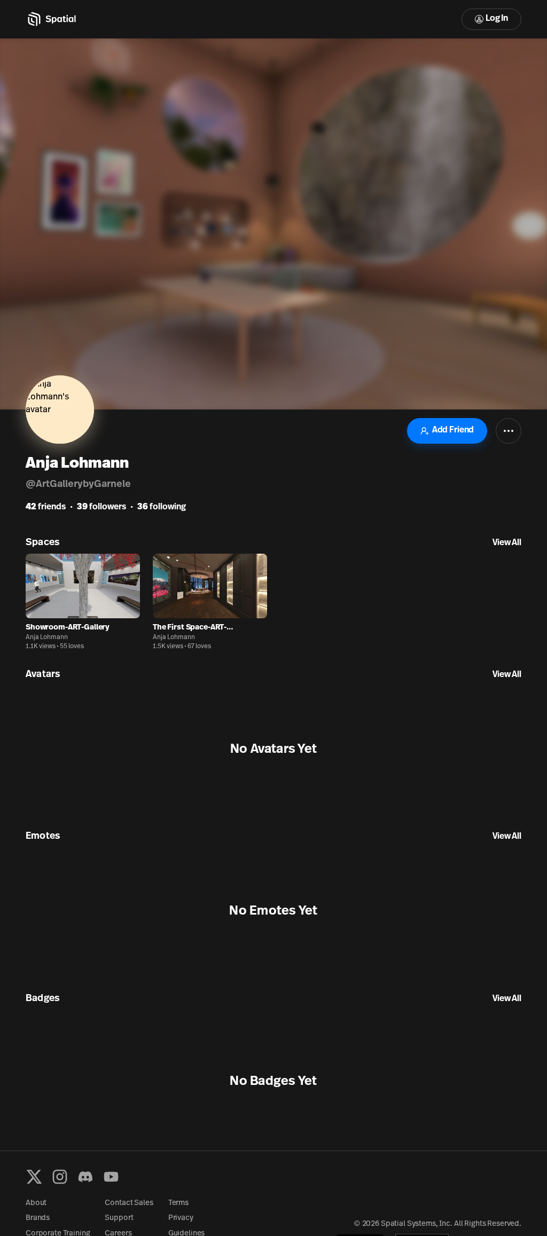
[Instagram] (59, 1176)
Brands (38, 1218)
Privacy (180, 1218)
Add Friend (453, 430)
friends (46, 507)
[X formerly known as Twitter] (34, 1176)
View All (507, 543)
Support (119, 1218)
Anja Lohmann (47, 637)
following (161, 507)
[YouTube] (111, 1176)
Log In (497, 18)
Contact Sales (129, 1203)
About (36, 1203)
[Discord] (85, 1176)
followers (101, 507)
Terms (178, 1203)
